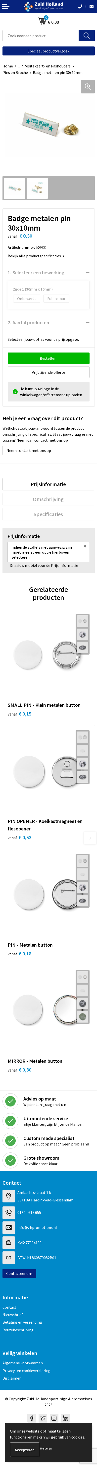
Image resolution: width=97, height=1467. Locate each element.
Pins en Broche (15, 72)
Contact (9, 1307)
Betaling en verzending (22, 1322)
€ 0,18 (19, 953)
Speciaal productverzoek (48, 50)
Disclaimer (11, 1378)
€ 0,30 (19, 1070)
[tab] (48, 484)
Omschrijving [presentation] (48, 499)
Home (7, 65)
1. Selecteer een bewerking (36, 272)
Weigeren (46, 1448)
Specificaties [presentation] (48, 514)
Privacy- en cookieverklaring (26, 1370)
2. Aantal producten (28, 322)
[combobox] (40, 35)
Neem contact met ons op (28, 450)
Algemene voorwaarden (22, 1362)
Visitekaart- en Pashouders (48, 65)
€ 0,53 (19, 837)
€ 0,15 (19, 714)
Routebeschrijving (18, 1329)
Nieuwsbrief (12, 1314)
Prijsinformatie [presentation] (48, 484)
